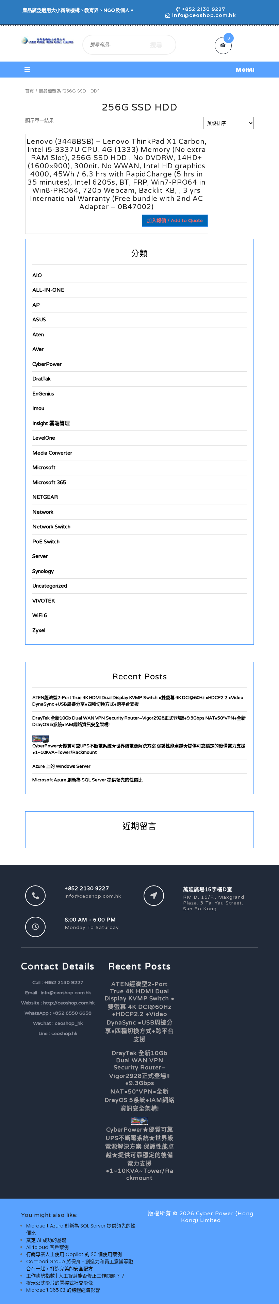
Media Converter (52, 453)
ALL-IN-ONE (48, 290)
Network (42, 512)
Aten (38, 335)
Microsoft (43, 467)
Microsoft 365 (49, 482)
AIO (37, 275)
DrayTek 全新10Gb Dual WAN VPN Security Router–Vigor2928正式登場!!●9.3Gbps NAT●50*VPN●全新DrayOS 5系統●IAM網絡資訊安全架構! (139, 1081)
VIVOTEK (43, 601)
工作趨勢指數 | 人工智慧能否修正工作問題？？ (75, 1275)
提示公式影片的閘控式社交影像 (59, 1283)
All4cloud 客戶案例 (47, 1247)
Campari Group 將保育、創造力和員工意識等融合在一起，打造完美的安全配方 (79, 1265)
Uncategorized (49, 586)
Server (40, 556)
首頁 (29, 91)
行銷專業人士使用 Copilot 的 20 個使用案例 (74, 1254)
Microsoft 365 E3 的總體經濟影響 (63, 1290)
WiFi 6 (39, 615)
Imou (38, 408)
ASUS (39, 320)
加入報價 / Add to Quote (175, 220)
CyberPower (47, 364)
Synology (43, 571)
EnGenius (43, 394)
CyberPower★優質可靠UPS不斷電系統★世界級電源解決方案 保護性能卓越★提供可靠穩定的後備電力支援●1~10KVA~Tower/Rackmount (139, 1154)
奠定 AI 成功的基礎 (46, 1240)
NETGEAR (45, 497)
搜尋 (156, 44)
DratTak (41, 379)
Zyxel (38, 630)
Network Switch (51, 527)
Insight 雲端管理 (51, 423)
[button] (139, 70)
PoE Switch (46, 542)
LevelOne (43, 438)
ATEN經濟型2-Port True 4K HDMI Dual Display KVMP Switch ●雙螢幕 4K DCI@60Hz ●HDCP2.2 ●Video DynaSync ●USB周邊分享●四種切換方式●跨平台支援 (139, 1012)
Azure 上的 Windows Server (61, 766)
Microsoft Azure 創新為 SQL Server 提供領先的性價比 (87, 780)
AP (36, 305)
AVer (38, 349)
